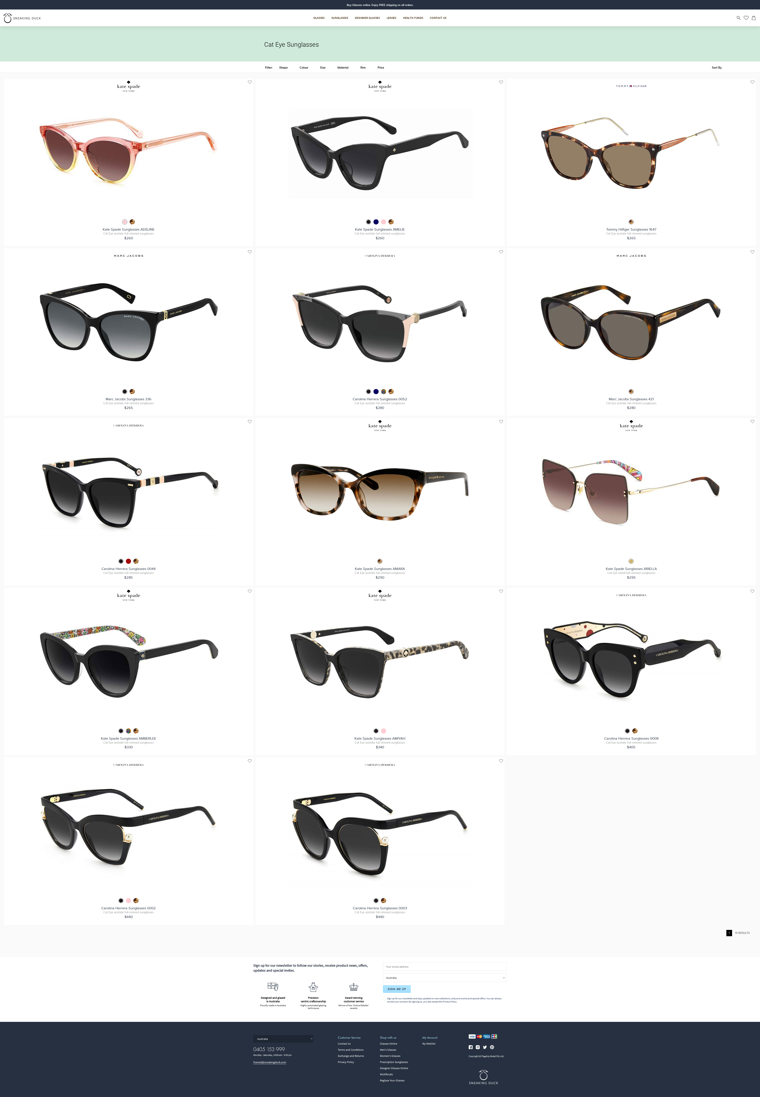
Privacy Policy (450, 1001)
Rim (363, 67)
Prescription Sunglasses (394, 1062)
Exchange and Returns (351, 1056)
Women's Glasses (390, 1056)
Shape (283, 67)
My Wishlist (428, 1043)
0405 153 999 (269, 1049)
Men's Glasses (388, 1050)
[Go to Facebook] (471, 1047)
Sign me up (397, 989)
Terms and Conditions (351, 1050)
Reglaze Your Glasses (392, 1080)
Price (381, 67)
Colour (304, 67)
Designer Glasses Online (394, 1068)
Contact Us (344, 1043)
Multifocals (386, 1074)
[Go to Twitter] (485, 1047)
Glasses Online (388, 1043)
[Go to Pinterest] (492, 1047)
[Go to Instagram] (478, 1047)
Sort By (717, 67)
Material (343, 67)
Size (323, 67)
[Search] (739, 18)
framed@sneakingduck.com (269, 1062)
